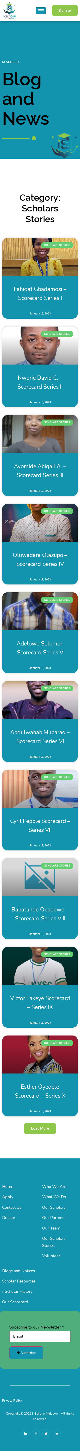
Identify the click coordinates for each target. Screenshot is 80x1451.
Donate (8, 1217)
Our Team (51, 1228)
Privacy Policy (12, 1401)
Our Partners (54, 1217)
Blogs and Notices (18, 1271)
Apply (7, 1197)
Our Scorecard (15, 1302)
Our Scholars (54, 1207)
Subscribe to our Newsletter (36, 1327)
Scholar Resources (19, 1281)
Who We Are (54, 1186)
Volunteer (51, 1256)
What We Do (54, 1197)
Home (7, 1186)
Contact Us (12, 1207)
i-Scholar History (17, 1291)
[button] (65, 10)
